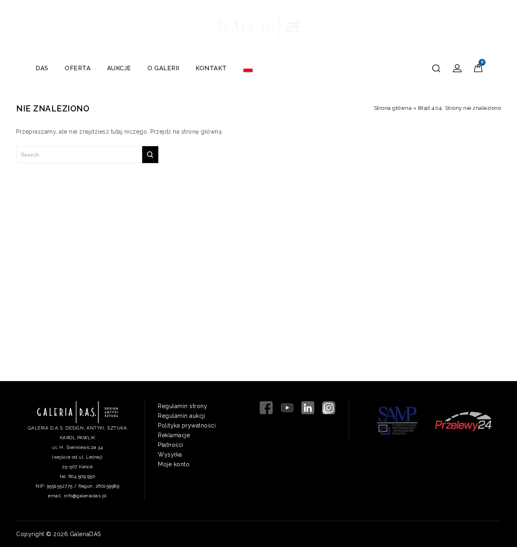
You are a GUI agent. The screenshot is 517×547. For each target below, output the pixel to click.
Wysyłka (170, 454)
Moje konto (173, 464)
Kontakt (211, 68)
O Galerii (163, 68)
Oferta (77, 68)
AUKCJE (119, 68)
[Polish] (248, 68)
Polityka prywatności (187, 425)
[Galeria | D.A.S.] (258, 26)
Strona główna (393, 108)
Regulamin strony (182, 406)
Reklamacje (174, 435)
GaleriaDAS (85, 534)
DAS (42, 68)
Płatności (170, 445)
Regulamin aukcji (181, 416)
